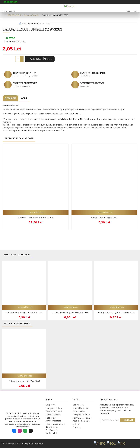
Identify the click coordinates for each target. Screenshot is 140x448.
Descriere (10, 98)
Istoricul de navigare (17, 323)
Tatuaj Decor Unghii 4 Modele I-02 (24, 312)
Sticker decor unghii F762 (104, 217)
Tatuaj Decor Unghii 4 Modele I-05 (116, 312)
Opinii (24, 98)
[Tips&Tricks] (31, 431)
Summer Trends (31, 15)
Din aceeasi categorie (17, 254)
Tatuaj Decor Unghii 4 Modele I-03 (70, 312)
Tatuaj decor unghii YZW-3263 (24, 381)
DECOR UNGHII (14, 15)
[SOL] (111, 443)
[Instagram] (20, 431)
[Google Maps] (25, 431)
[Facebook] (14, 431)
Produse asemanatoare (19, 138)
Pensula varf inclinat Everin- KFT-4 (35, 217)
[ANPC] (99, 443)
